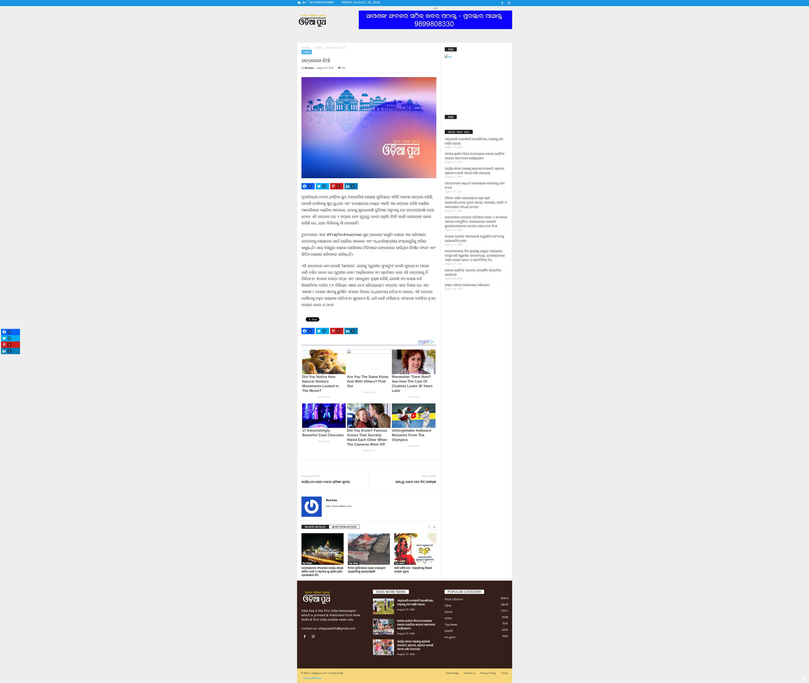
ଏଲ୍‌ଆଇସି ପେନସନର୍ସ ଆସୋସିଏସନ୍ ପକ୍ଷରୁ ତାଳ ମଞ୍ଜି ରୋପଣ (474, 141)
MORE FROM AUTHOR (344, 526)
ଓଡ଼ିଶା (317, 48)
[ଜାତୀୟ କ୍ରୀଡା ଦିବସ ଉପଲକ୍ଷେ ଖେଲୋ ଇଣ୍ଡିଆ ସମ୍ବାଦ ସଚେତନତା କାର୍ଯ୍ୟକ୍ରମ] (383, 627)
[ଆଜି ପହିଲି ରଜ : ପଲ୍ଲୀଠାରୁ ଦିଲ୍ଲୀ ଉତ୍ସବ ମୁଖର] (415, 549)
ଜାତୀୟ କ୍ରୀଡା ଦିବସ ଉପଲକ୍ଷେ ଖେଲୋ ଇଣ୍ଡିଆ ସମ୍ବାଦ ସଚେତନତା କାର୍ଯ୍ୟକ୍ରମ (475, 155)
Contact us (469, 673)
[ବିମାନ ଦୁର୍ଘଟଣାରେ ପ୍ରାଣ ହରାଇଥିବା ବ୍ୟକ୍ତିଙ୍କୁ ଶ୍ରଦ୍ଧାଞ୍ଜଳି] (369, 549)
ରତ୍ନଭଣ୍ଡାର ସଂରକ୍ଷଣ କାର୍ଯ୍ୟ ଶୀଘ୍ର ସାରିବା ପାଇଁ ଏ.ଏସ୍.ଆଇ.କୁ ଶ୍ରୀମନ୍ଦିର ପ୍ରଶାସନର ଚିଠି (322, 571)
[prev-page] (429, 527)
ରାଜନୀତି (449, 631)
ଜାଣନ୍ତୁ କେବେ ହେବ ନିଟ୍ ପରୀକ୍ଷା (415, 481)
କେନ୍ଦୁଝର (450, 637)
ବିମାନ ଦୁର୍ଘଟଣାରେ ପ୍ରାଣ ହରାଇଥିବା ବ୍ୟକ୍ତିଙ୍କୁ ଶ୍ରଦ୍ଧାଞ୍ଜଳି (367, 569)
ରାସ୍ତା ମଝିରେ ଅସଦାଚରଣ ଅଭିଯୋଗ (467, 285)
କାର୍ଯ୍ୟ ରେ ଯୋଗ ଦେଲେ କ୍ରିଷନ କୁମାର (325, 481)
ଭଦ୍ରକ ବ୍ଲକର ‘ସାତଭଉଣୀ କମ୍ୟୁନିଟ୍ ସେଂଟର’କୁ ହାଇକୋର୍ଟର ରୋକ (474, 238)
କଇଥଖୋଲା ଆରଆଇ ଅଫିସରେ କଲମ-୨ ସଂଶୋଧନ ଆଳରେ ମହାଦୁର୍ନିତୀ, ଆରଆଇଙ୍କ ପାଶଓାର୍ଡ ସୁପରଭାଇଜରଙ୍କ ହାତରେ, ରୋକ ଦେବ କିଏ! (476, 221)
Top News (307, 563)
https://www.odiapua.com (338, 506)
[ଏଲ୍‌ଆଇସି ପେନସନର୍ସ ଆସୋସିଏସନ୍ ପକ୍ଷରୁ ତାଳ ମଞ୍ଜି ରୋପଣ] (383, 606)
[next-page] (434, 527)
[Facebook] (502, 3)
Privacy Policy (488, 673)
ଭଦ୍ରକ (449, 612)
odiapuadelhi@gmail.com (336, 628)
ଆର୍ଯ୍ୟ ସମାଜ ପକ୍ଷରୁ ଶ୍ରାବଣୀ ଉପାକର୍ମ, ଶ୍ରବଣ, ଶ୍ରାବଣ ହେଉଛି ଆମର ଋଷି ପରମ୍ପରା (475, 170)
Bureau (309, 67)
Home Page (452, 673)
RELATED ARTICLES (315, 526)
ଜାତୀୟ (448, 618)
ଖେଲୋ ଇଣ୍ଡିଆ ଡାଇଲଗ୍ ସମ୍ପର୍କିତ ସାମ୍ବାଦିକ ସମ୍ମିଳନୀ (473, 272)
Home (305, 48)
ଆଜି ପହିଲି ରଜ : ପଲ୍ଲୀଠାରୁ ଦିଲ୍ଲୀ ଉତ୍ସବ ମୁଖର (413, 569)
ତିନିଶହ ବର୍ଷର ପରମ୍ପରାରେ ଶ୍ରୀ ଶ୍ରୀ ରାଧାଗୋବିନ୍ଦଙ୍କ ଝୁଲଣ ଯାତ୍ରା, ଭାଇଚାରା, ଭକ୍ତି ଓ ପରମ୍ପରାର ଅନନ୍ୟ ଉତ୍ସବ (476, 202)
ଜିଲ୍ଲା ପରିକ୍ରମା (454, 599)
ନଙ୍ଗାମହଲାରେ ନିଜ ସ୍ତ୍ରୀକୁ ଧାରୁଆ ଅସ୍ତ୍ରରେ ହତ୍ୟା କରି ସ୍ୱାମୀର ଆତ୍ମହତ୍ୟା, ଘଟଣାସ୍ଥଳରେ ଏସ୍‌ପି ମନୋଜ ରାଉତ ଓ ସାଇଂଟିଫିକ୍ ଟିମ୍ (475, 255)
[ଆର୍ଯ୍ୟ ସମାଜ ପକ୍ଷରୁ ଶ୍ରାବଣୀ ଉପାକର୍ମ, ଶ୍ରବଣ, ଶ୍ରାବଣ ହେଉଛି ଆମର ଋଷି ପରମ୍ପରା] (383, 647)
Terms (504, 673)
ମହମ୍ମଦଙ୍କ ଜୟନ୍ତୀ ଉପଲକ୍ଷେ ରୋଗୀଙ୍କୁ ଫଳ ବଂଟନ (475, 185)
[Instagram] (509, 3)
